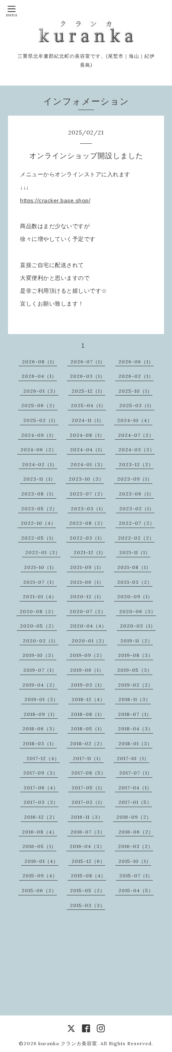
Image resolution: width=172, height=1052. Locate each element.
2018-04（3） (135, 729)
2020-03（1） (138, 626)
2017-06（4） (41, 788)
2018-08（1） (88, 714)
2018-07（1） (135, 714)
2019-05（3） (134, 670)
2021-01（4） (40, 596)
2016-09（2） (134, 817)
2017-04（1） (135, 788)
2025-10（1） (135, 391)
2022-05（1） (38, 538)
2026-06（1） (136, 362)
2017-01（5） (135, 802)
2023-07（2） (88, 494)
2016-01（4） (41, 861)
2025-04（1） (88, 405)
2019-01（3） (41, 699)
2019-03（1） (88, 685)
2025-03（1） (136, 405)
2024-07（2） (136, 435)
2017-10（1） (133, 758)
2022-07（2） (137, 523)
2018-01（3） (135, 743)
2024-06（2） (38, 449)
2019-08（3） (135, 655)
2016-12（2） (41, 817)
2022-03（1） (87, 538)
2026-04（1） (39, 376)
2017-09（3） (40, 773)
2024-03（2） (136, 449)
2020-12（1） (87, 596)
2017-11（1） (88, 758)
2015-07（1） (136, 876)
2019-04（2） (40, 685)
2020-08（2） (38, 611)
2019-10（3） (39, 655)
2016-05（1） (39, 846)
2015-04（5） (136, 890)
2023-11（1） (39, 479)
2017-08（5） (88, 773)
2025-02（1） (40, 420)
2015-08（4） (88, 876)
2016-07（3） (87, 832)
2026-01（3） (40, 391)
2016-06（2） (136, 832)
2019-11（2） (136, 641)
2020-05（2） (38, 626)
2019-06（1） (87, 670)
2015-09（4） (40, 876)
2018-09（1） (41, 714)
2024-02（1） (39, 464)
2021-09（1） (87, 567)
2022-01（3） (42, 552)
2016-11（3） (87, 817)
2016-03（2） (135, 846)
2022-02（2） (136, 538)
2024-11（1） (88, 420)
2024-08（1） (87, 435)
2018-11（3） (134, 699)
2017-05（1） (88, 788)
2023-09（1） (134, 479)
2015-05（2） (87, 890)
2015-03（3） (87, 905)
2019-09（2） (87, 655)
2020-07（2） (88, 611)
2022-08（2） (87, 523)
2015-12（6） (88, 861)
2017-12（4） (43, 758)
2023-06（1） (136, 494)
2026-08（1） (39, 362)
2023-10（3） (86, 479)
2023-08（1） (38, 494)
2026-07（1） (87, 362)
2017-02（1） (88, 802)
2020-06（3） (137, 611)
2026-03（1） (87, 376)
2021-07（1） (40, 582)
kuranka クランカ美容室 (67, 1043)
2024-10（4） (134, 420)
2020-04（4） (88, 626)
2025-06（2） (39, 405)
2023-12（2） (136, 464)
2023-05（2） (39, 509)
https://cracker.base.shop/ (55, 200)
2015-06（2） (39, 890)
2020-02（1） (40, 641)
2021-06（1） (87, 582)
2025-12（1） (88, 391)
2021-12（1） (90, 552)
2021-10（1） (40, 567)
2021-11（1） (134, 552)
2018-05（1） (88, 729)
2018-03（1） (40, 743)
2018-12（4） (88, 699)
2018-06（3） (40, 729)
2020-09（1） (135, 596)
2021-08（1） (134, 567)
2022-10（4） (38, 523)
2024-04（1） (87, 449)
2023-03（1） (88, 509)
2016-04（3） (87, 846)
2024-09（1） (38, 435)
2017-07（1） (135, 773)
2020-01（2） (89, 641)
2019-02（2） (135, 685)
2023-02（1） (136, 509)
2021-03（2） (134, 582)
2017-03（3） (41, 802)
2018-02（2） (87, 743)
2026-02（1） (136, 376)
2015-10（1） (134, 861)
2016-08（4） (39, 832)
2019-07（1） (40, 670)
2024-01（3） (88, 464)
